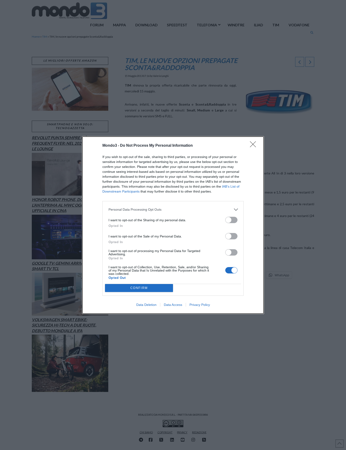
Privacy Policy (199, 305)
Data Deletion (146, 305)
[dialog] (173, 225)
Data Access (173, 305)
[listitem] (173, 209)
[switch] (231, 220)
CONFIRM (139, 288)
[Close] (254, 145)
